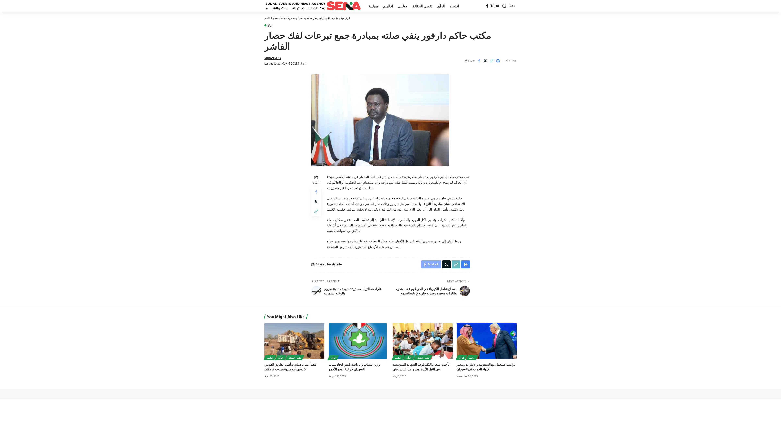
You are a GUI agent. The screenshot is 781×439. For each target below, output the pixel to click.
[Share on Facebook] (479, 61)
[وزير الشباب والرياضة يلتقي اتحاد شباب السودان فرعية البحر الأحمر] (358, 341)
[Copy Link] (491, 61)
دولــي (471, 357)
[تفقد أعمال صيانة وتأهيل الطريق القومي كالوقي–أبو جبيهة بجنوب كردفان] (294, 341)
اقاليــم (270, 357)
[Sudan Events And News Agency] (313, 6)
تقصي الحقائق (295, 357)
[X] (492, 6)
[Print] (498, 61)
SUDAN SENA (272, 58)
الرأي (270, 25)
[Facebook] (487, 6)
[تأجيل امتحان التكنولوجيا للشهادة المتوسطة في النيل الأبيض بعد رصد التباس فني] (423, 341)
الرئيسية (345, 18)
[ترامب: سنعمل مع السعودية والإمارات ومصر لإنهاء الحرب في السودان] (487, 341)
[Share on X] (485, 61)
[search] (504, 6)
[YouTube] (497, 6)
